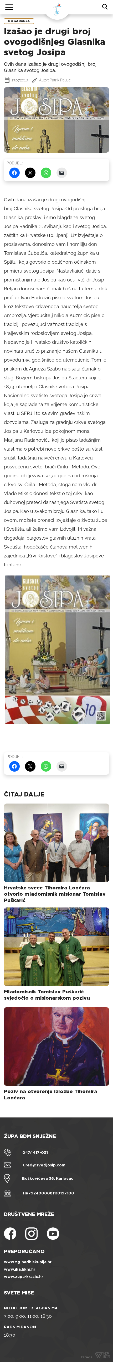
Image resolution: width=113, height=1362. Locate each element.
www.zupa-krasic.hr (23, 1277)
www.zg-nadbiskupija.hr (28, 1262)
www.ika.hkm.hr (19, 1269)
